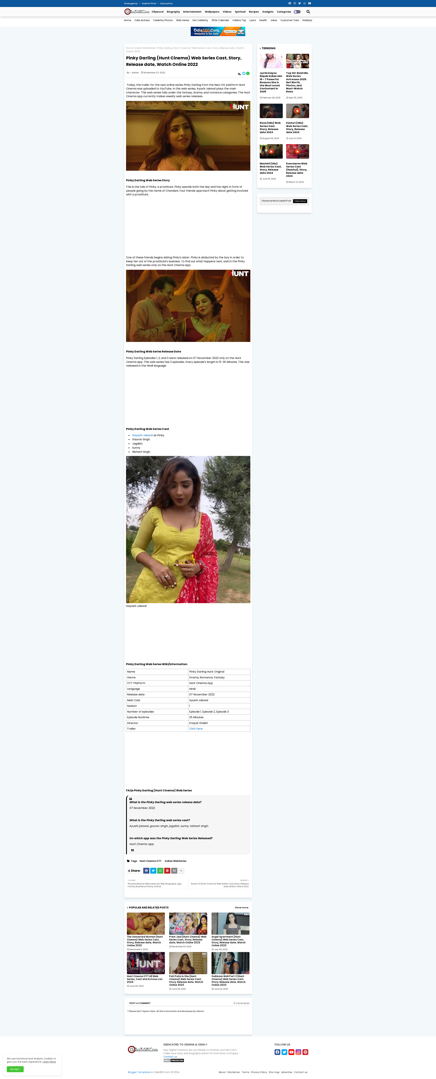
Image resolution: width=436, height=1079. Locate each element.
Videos (227, 11)
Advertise (286, 1072)
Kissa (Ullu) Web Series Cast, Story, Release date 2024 (270, 127)
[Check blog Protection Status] (174, 1061)
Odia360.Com (162, 1072)
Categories (284, 11)
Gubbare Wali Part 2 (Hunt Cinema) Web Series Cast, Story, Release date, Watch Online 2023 (229, 980)
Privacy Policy (259, 1072)
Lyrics (253, 20)
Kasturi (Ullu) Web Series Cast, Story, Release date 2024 (297, 127)
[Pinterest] (167, 871)
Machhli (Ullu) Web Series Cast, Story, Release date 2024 (271, 168)
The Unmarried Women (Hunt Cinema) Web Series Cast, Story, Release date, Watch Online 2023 (145, 941)
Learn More (49, 1062)
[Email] (174, 871)
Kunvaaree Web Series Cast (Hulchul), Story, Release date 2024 (296, 170)
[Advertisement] (188, 223)
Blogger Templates (139, 1072)
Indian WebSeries (145, 48)
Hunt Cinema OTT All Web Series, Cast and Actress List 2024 (144, 979)
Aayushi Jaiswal (142, 435)
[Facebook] (146, 871)
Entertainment (192, 11)
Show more (241, 907)
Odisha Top (239, 20)
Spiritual (240, 11)
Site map (274, 1072)
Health (263, 20)
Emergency (131, 3)
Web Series (182, 20)
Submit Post (149, 3)
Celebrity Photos (163, 20)
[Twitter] (153, 871)
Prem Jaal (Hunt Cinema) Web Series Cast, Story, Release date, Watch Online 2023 (188, 939)
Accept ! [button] (15, 1069)
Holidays (307, 20)
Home (127, 20)
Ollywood (158, 11)
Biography (173, 11)
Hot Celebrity (200, 20)
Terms (245, 1072)
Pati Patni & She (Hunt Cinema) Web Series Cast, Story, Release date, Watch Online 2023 (186, 980)
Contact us (170, 1056)
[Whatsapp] (160, 871)
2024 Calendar (220, 20)
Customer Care (290, 20)
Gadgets (268, 11)
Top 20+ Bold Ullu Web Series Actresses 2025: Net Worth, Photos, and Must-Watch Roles (297, 82)
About (222, 1072)
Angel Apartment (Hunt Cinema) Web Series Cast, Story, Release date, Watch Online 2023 (229, 941)
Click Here (300, 201)
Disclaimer (234, 1072)
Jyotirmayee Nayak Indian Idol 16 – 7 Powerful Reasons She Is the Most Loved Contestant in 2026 (271, 82)
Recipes (254, 11)
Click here (196, 729)
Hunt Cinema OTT (150, 861)
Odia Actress (142, 20)
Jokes (273, 20)
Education (166, 3)
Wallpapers (212, 11)
